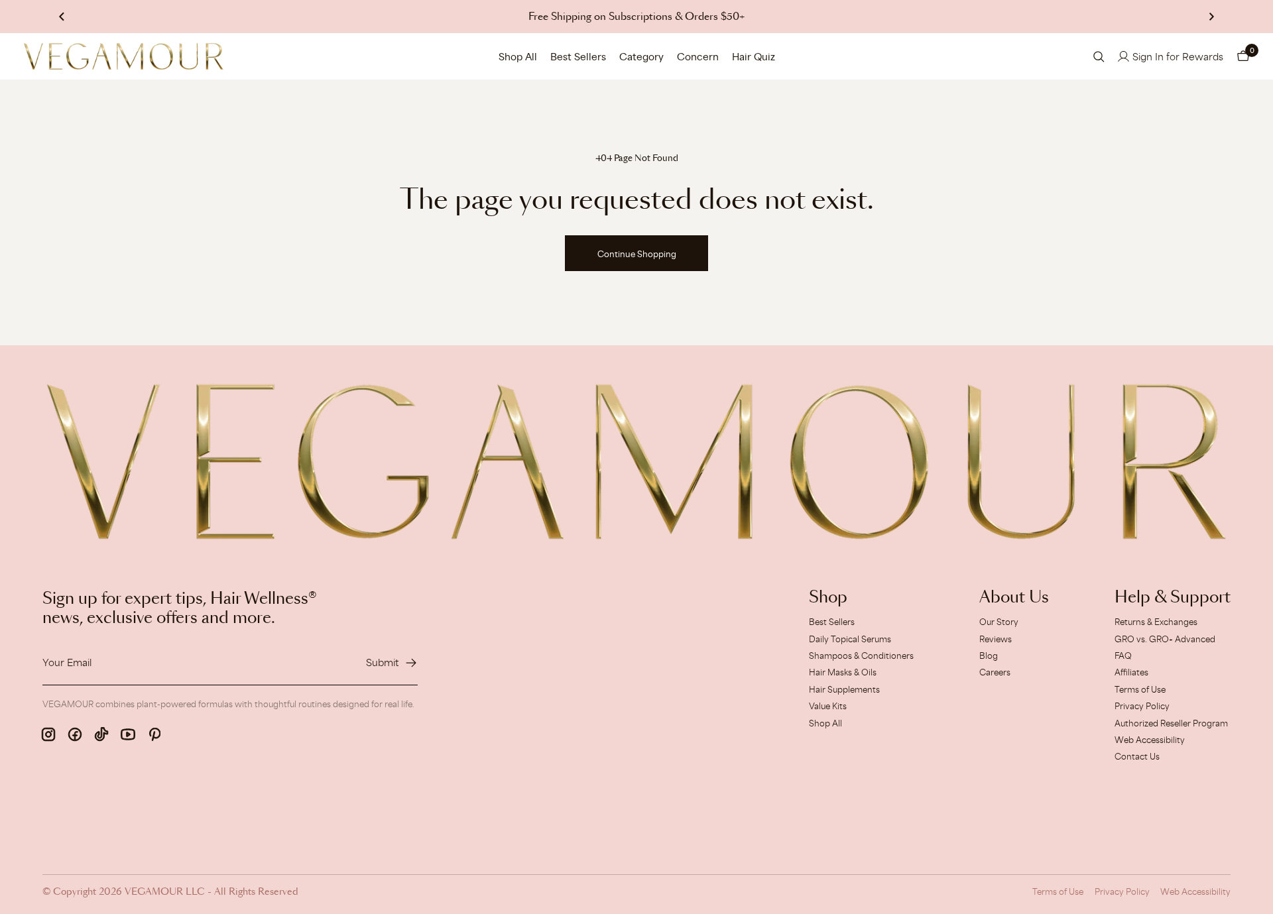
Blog (988, 655)
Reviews (995, 639)
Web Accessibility (1150, 739)
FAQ (1123, 655)
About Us (1014, 598)
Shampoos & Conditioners (861, 655)
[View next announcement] (1211, 16)
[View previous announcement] (61, 16)
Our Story (998, 621)
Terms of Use (1140, 689)
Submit (382, 662)
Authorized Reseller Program (1171, 723)
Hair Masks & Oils (843, 672)
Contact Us (1137, 756)
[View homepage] (123, 56)
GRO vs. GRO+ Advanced (1165, 639)
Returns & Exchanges (1156, 621)
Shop (828, 598)
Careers (994, 672)
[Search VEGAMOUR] (1099, 56)
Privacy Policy (1142, 706)
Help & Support (1173, 598)
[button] (1243, 56)
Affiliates (1131, 672)
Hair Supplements (844, 689)
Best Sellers (578, 56)
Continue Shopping (636, 254)
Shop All (518, 56)
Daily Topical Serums (850, 639)
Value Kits (828, 706)
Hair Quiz (753, 56)
